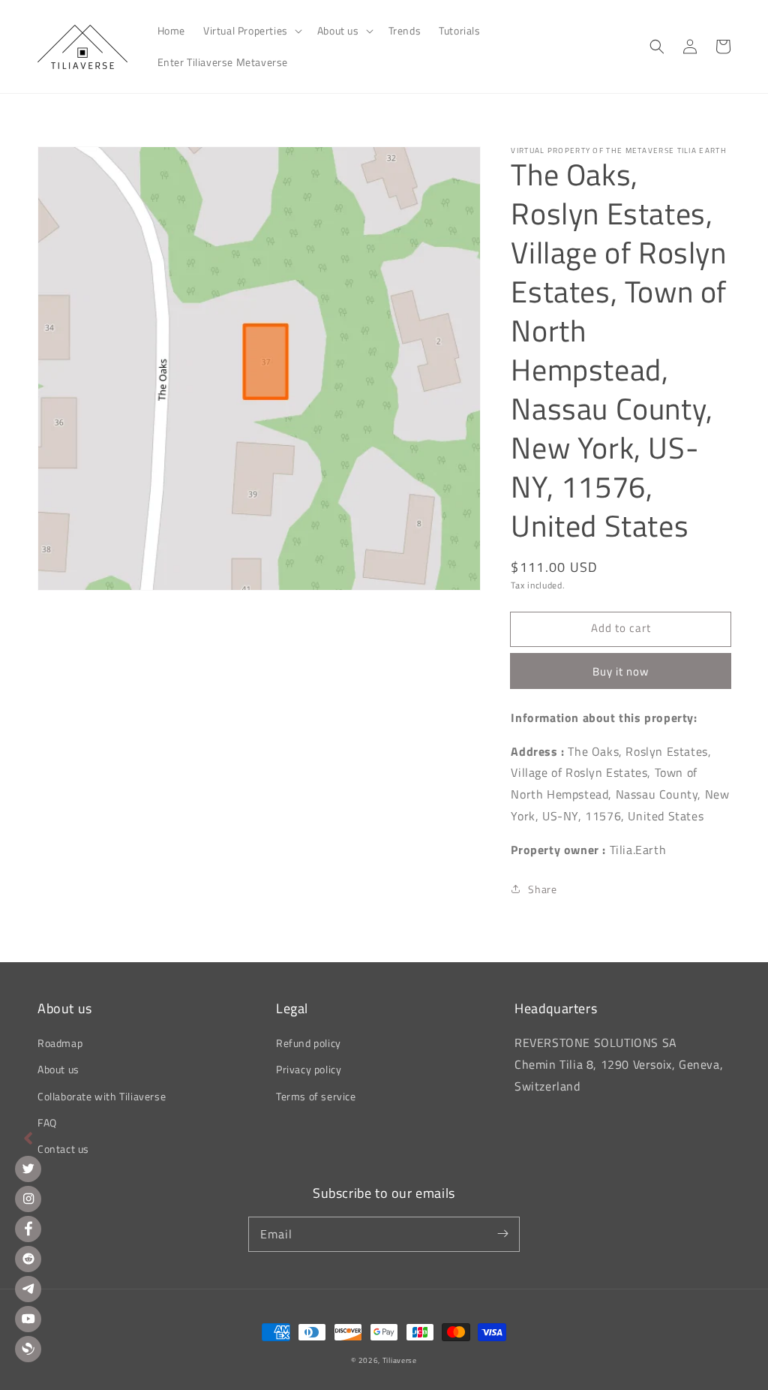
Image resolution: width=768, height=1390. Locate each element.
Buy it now (620, 671)
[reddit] (28, 1259)
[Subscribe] (502, 1233)
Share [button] (542, 889)
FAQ (47, 1122)
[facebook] (28, 1229)
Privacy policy (308, 1069)
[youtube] (28, 1319)
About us (59, 1069)
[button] (251, 31)
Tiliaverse (399, 1360)
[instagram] (28, 1199)
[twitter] (28, 1169)
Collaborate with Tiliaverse (102, 1096)
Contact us (63, 1149)
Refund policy (308, 1043)
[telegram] (28, 1289)
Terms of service (316, 1096)
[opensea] (28, 1349)
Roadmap (60, 1043)
